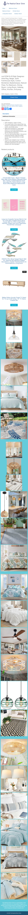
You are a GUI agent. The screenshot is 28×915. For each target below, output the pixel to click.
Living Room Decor (7, 13)
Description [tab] (6, 113)
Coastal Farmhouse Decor (11, 18)
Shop (3, 8)
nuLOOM (6, 107)
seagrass (20, 106)
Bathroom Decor (13, 8)
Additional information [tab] (9, 116)
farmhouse (9, 106)
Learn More (14, 189)
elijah (5, 106)
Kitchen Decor (16, 11)
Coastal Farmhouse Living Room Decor (11, 19)
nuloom (16, 106)
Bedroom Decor (6, 11)
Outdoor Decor (18, 13)
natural (13, 106)
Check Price (14, 97)
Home (2, 18)
